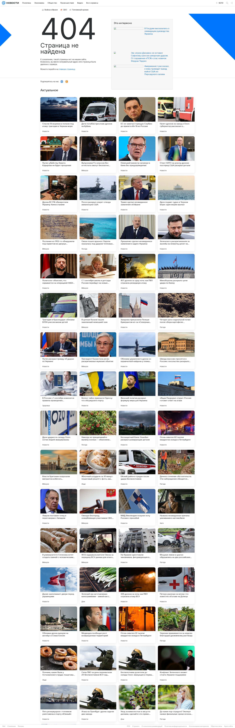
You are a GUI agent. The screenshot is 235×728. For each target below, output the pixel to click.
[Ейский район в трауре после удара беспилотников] (137, 468)
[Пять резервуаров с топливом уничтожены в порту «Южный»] (58, 703)
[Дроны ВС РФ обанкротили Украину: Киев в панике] (58, 193)
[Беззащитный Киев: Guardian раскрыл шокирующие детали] (137, 429)
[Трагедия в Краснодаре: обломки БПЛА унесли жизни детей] (58, 311)
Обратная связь (216, 726)
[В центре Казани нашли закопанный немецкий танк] (98, 311)
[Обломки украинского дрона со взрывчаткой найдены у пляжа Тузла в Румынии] (137, 350)
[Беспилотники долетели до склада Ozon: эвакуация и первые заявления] (137, 664)
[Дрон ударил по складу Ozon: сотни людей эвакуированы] (58, 429)
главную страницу (67, 69)
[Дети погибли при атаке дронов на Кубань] (98, 115)
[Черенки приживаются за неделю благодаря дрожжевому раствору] (176, 625)
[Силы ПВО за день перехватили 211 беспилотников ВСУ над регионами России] (98, 664)
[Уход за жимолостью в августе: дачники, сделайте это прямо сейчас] (137, 703)
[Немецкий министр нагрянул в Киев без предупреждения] (137, 154)
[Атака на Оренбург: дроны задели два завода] (98, 703)
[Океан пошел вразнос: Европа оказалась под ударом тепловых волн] (98, 233)
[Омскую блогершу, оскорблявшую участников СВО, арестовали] (98, 507)
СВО (65, 10)
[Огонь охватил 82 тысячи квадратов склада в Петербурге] (176, 429)
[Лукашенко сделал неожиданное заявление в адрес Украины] (137, 233)
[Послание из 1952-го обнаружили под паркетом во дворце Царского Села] (58, 233)
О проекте (135, 726)
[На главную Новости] (12, 3)
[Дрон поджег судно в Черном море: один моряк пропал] (176, 193)
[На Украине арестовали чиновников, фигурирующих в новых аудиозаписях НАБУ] (137, 546)
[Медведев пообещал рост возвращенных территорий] (98, 625)
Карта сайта (228, 726)
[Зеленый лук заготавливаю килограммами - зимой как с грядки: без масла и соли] (98, 585)
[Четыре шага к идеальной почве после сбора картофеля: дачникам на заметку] (176, 311)
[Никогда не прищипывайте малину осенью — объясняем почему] (98, 429)
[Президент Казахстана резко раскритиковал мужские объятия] (98, 350)
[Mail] (3, 3)
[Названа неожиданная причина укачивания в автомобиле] (176, 507)
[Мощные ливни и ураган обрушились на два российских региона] (176, 546)
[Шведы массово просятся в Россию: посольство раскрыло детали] (176, 350)
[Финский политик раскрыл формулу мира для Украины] (137, 389)
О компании (11, 726)
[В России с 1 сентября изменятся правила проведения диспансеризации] (58, 389)
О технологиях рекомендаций (152, 726)
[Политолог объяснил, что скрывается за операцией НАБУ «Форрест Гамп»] (58, 272)
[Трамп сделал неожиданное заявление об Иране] (137, 193)
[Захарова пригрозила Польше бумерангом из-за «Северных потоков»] (137, 311)
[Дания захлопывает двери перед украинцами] (58, 585)
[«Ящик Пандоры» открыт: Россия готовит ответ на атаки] (176, 389)
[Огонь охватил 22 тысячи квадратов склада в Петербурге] (137, 625)
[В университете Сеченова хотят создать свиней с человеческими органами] (58, 546)
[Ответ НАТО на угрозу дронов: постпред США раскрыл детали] (176, 154)
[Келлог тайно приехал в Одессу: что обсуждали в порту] (98, 389)
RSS (128, 726)
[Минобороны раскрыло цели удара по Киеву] (176, 272)
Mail (3, 726)
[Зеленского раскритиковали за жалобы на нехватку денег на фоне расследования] (176, 233)
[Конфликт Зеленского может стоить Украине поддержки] (176, 664)
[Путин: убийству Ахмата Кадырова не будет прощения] (58, 154)
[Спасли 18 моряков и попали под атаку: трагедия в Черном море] (58, 115)
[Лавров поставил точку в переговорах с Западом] (58, 507)
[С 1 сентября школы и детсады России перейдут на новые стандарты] (98, 272)
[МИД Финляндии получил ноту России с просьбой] (137, 507)
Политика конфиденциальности (175, 726)
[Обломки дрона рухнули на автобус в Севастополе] (58, 625)
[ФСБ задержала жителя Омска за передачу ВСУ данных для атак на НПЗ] (98, 546)
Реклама (21, 726)
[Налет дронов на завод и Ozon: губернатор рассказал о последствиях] (176, 115)
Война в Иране (51, 10)
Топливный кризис (80, 10)
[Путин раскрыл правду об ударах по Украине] (58, 350)
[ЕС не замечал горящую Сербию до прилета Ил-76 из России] (137, 115)
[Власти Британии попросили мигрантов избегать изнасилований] (58, 468)
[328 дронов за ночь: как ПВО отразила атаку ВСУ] (137, 585)
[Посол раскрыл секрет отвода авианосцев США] (98, 193)
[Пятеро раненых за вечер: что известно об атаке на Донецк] (176, 585)
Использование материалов (199, 726)
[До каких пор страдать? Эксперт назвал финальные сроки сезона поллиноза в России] (176, 703)
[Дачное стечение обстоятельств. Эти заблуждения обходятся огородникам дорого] (176, 468)
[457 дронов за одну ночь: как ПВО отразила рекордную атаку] (137, 272)
